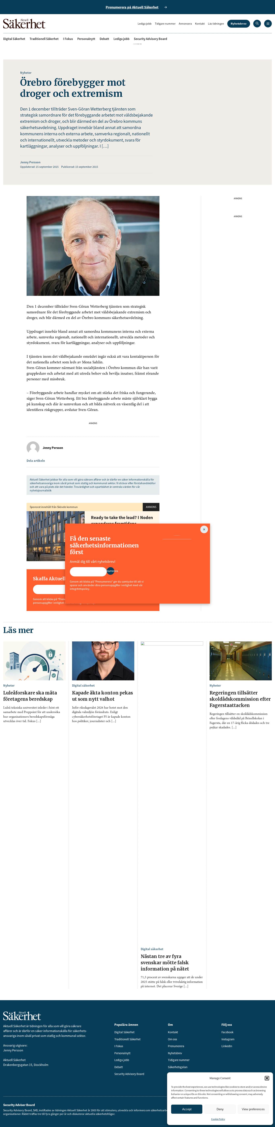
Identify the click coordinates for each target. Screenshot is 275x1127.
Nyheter (25, 73)
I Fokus (68, 39)
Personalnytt (86, 39)
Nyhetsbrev (239, 23)
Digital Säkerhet (14, 39)
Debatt (104, 39)
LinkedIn (226, 1046)
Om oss (172, 1039)
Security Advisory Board (150, 39)
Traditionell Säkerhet (44, 39)
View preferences (253, 1109)
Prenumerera (176, 1046)
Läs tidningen (216, 23)
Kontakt (200, 23)
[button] (267, 1078)
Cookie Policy (218, 1119)
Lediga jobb (145, 23)
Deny (220, 1109)
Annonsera (185, 23)
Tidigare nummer (165, 23)
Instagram (227, 1039)
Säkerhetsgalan (177, 1067)
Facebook (227, 1032)
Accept (186, 1109)
